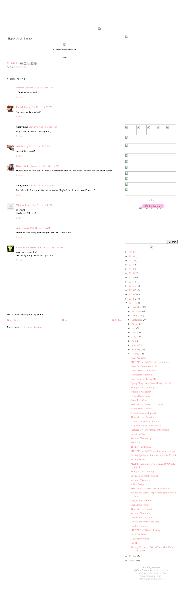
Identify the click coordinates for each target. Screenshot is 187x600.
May (134, 336)
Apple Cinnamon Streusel (143, 412)
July (134, 328)
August (135, 323)
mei (18, 146)
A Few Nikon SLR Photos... (144, 370)
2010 (131, 556)
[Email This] (21, 63)
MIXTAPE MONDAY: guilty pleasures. (150, 362)
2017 (131, 277)
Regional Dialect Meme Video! (146, 425)
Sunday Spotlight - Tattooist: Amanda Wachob (153, 455)
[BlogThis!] (25, 63)
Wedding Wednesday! (141, 391)
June (134, 332)
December (137, 307)
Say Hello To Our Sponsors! (144, 475)
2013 (131, 294)
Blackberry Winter (140, 538)
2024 (131, 252)
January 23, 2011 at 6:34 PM (43, 126)
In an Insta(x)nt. (138, 434)
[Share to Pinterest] (35, 63)
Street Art (135, 442)
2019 (131, 269)
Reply (19, 97)
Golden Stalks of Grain (142, 517)
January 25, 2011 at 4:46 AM (36, 227)
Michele (20, 87)
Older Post (117, 320)
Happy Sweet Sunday (141, 408)
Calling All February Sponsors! (146, 421)
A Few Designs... (139, 484)
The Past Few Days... (141, 446)
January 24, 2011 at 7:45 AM (39, 205)
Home (65, 320)
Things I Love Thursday (142, 387)
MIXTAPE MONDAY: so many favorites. (150, 488)
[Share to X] (28, 63)
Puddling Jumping (140, 526)
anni (18, 227)
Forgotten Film (138, 357)
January (136, 353)
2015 (131, 285)
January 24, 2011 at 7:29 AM (43, 185)
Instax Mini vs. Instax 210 (143, 379)
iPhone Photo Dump (141, 395)
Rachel (19, 107)
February (136, 349)
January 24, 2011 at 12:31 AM (36, 146)
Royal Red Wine (139, 400)
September (137, 319)
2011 (131, 302)
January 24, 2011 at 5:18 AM (45, 165)
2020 (131, 264)
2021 (131, 260)
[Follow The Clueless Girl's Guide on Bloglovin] (153, 208)
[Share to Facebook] (32, 63)
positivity (20, 67)
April (134, 340)
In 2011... (135, 542)
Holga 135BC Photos (141, 500)
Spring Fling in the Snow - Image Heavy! (151, 383)
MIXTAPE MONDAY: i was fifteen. (148, 404)
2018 (131, 273)
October (136, 315)
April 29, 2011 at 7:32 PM (50, 247)
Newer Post (12, 320)
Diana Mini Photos (140, 504)
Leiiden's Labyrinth (26, 247)
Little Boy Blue (138, 534)
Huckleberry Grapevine (142, 374)
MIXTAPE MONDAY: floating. (146, 530)
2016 (131, 281)
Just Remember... (139, 459)
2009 (131, 560)
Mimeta (20, 205)
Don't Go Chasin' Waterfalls (144, 366)
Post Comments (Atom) (32, 327)
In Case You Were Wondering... (146, 521)
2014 (131, 290)
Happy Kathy (23, 165)
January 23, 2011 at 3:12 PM (39, 87)
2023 (131, 256)
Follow (151, 200)
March (135, 345)
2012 (131, 298)
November (137, 311)
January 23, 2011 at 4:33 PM (38, 107)
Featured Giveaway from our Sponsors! (150, 429)
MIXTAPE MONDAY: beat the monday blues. (153, 450)
